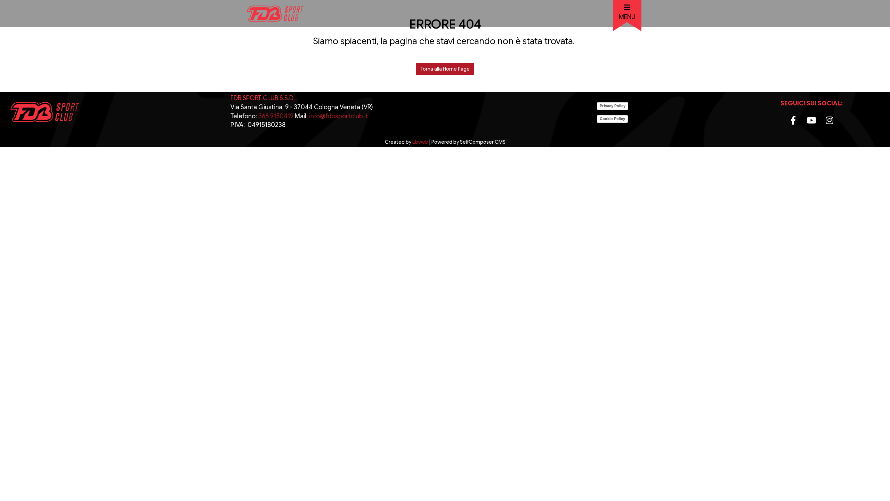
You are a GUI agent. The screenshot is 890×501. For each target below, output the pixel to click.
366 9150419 (275, 116)
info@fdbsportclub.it (338, 116)
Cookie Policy (612, 118)
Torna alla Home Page (445, 69)
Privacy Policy (612, 105)
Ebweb (420, 142)
